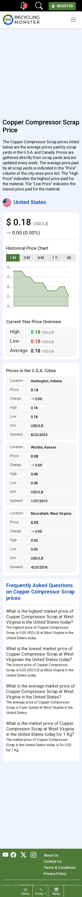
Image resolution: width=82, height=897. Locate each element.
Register (64, 6)
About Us (51, 855)
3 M (27, 258)
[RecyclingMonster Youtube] (6, 855)
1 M (13, 258)
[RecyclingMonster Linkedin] (32, 855)
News (56, 893)
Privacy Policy (55, 874)
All (69, 258)
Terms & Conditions (60, 868)
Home (25, 893)
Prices (39, 893)
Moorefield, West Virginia (51, 513)
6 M (41, 258)
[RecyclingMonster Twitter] (23, 855)
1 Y (54, 258)
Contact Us (53, 861)
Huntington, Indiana (46, 381)
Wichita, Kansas (43, 447)
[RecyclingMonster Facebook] (14, 855)
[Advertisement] (41, 71)
